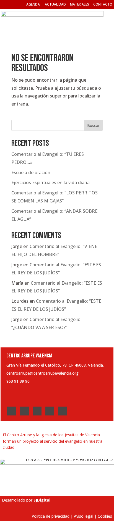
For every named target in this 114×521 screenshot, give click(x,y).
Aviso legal (83, 516)
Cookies (105, 516)
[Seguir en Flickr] (62, 411)
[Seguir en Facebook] (11, 411)
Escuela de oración (30, 172)
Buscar (93, 125)
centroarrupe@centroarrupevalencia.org (42, 373)
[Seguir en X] (24, 411)
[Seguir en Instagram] (37, 411)
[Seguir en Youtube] (49, 411)
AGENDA (33, 4)
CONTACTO (102, 4)
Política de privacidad (50, 516)
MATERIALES (79, 4)
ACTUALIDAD (55, 4)
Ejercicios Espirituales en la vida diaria (50, 182)
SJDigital (41, 500)
